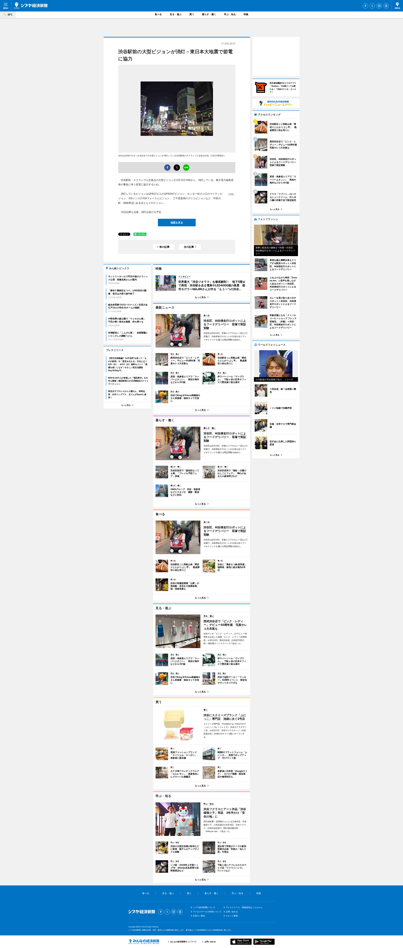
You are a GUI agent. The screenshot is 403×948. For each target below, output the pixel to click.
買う (191, 14)
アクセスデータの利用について (207, 911)
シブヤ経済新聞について (204, 907)
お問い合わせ (232, 911)
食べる (158, 14)
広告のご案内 (199, 915)
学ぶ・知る (230, 14)
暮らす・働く (209, 14)
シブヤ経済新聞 (30, 5)
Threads (386, 6)
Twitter (372, 6)
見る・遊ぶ (176, 14)
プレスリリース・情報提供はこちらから (244, 907)
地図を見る (176, 222)
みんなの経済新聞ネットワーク (143, 941)
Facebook (365, 6)
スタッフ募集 (232, 915)
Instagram (379, 6)
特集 (246, 14)
